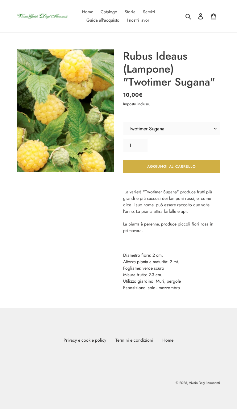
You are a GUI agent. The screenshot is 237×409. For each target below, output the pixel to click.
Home (167, 340)
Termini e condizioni (134, 340)
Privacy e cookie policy (85, 340)
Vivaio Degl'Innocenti (204, 382)
